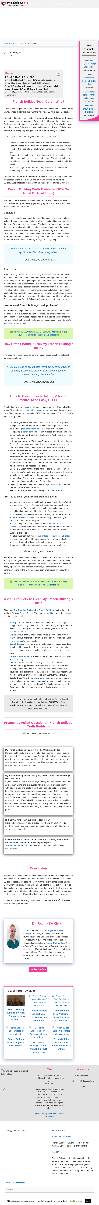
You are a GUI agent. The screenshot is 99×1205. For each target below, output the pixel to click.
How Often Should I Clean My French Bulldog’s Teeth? (28, 83)
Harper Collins (53, 943)
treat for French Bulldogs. (22, 517)
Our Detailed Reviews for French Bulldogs (34, 610)
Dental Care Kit (17, 662)
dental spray (28, 432)
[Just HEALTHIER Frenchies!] (15, 3)
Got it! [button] (88, 1201)
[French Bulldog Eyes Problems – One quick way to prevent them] (61, 1005)
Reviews (69, 11)
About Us (50, 1116)
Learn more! (50, 335)
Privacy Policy (40, 1114)
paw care (40, 410)
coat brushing (29, 410)
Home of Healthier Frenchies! (15, 43)
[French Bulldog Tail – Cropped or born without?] (16, 1034)
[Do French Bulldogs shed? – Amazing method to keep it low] (38, 1037)
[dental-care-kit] (89, 64)
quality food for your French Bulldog (54, 536)
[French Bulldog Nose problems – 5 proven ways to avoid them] (38, 1005)
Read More (49, 1084)
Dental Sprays (16, 644)
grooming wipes (54, 484)
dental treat (56, 490)
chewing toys (40, 678)
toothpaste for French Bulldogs (36, 429)
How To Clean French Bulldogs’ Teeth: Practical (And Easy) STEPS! (33, 86)
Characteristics (49, 4)
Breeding (60, 4)
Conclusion (11, 95)
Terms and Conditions (55, 1114)
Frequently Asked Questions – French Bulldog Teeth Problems (31, 92)
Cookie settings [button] (76, 1201)
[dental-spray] (89, 95)
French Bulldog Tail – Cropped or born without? (16, 1042)
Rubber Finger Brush (20, 656)
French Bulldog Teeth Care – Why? (20, 77)
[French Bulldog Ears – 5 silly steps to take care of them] (61, 1034)
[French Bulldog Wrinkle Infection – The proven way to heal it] (16, 1004)
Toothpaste (15, 622)
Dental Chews (16, 635)
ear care (49, 410)
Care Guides (35, 4)
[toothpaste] (89, 79)
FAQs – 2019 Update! (15, 1183)
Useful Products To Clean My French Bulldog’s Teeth (27, 89)
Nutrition (70, 4)
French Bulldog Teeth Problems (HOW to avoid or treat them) (31, 80)
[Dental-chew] (89, 109)
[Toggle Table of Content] (57, 74)
